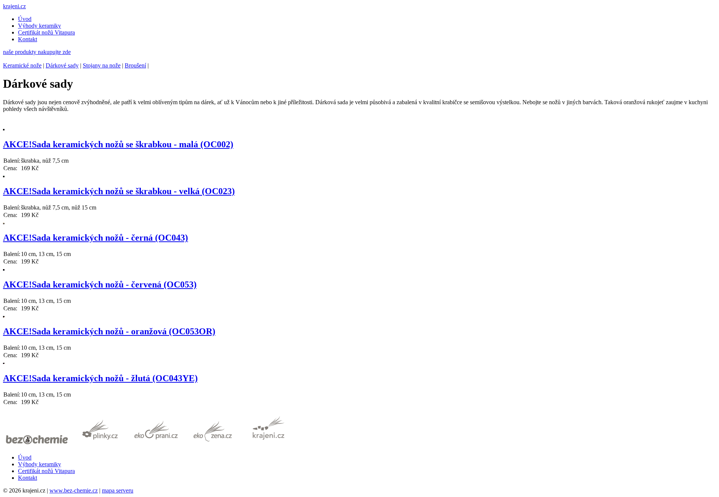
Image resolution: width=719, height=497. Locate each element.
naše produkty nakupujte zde (37, 52)
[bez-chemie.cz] (37, 445)
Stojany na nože (102, 65)
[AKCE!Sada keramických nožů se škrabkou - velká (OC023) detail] (3, 175)
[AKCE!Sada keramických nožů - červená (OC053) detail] (3, 268)
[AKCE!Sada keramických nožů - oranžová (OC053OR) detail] (3, 315)
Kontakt (27, 39)
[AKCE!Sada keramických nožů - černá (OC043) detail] (3, 222)
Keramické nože (22, 65)
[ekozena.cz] (212, 445)
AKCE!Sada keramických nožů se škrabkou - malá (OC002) (118, 144)
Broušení (135, 65)
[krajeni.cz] (268, 445)
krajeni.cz (14, 6)
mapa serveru (117, 490)
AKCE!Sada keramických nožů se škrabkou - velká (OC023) (119, 191)
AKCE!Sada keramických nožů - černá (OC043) (95, 238)
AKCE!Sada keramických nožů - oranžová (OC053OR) (109, 331)
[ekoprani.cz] (156, 445)
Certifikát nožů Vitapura (46, 32)
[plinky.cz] (100, 445)
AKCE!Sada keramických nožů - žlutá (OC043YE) (100, 378)
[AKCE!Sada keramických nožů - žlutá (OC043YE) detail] (3, 362)
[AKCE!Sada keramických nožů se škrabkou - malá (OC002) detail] (3, 128)
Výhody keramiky (39, 25)
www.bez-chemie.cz (73, 490)
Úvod (24, 19)
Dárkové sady (62, 65)
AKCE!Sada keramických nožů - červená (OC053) (100, 284)
